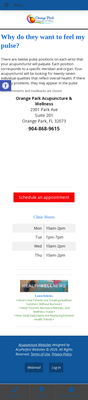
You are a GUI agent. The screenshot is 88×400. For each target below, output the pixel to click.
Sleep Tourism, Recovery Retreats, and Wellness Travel (45, 310)
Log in (56, 367)
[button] (5, 85)
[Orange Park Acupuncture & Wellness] (44, 20)
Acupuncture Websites (35, 344)
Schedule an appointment (44, 197)
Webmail (34, 367)
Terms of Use (40, 354)
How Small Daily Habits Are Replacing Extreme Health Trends (45, 317)
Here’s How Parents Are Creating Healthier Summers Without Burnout (45, 302)
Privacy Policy (62, 354)
